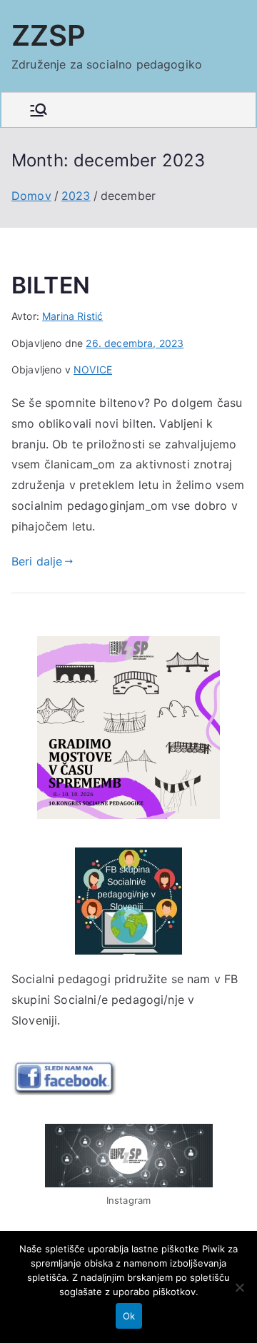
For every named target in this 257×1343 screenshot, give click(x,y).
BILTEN (50, 285)
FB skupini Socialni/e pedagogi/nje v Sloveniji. (124, 999)
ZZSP (48, 35)
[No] (239, 1287)
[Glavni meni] (38, 110)
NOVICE (93, 369)
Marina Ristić (72, 316)
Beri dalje (37, 561)
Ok (129, 1316)
